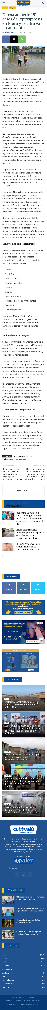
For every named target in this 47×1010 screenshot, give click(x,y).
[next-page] (7, 555)
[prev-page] (3, 555)
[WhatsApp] (22, 39)
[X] (14, 39)
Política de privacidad (26, 998)
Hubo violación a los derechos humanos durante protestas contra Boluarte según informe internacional (34, 474)
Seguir (23, 583)
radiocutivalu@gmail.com (28, 868)
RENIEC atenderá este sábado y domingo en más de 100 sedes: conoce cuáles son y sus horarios (21, 810)
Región (12, 8)
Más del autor (13, 506)
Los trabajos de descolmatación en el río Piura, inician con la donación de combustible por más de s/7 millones (22, 729)
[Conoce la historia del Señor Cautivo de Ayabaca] (8, 923)
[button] (4, 3)
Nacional (8, 751)
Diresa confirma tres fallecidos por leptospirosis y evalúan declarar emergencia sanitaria (30, 533)
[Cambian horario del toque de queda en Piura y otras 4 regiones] (8, 934)
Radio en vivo (36, 1000)
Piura (5, 8)
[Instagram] (23, 874)
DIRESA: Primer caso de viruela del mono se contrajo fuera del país (28, 547)
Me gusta (9, 583)
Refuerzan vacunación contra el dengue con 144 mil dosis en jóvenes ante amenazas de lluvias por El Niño (29, 518)
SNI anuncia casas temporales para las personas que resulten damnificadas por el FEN (22, 757)
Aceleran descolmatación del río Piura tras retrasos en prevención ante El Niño (21, 704)
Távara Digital (27, 1007)
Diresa (29, 456)
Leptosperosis (21, 459)
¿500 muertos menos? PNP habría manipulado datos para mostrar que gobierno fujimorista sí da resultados (23, 782)
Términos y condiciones (14, 1000)
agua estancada (19, 456)
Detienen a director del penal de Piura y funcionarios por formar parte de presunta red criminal (12, 474)
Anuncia (27, 1000)
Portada (14, 998)
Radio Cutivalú (10, 32)
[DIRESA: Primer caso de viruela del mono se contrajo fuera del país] (8, 547)
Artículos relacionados (19, 503)
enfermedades (8, 459)
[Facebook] (6, 39)
